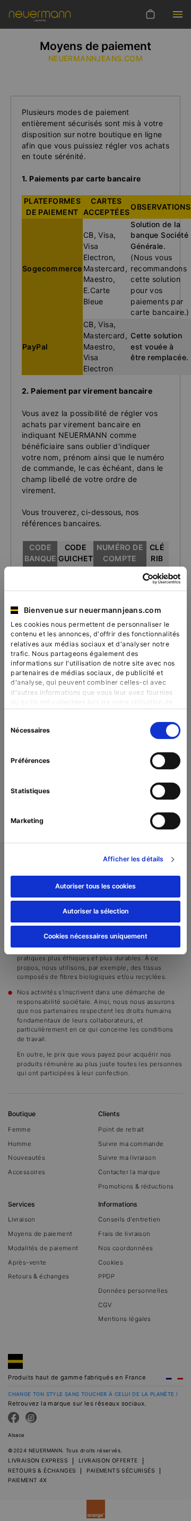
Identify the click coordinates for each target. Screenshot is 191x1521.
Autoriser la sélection (96, 911)
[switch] (165, 760)
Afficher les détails (133, 859)
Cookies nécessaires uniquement (95, 936)
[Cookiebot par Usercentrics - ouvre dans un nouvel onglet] (136, 578)
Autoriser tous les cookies (95, 886)
